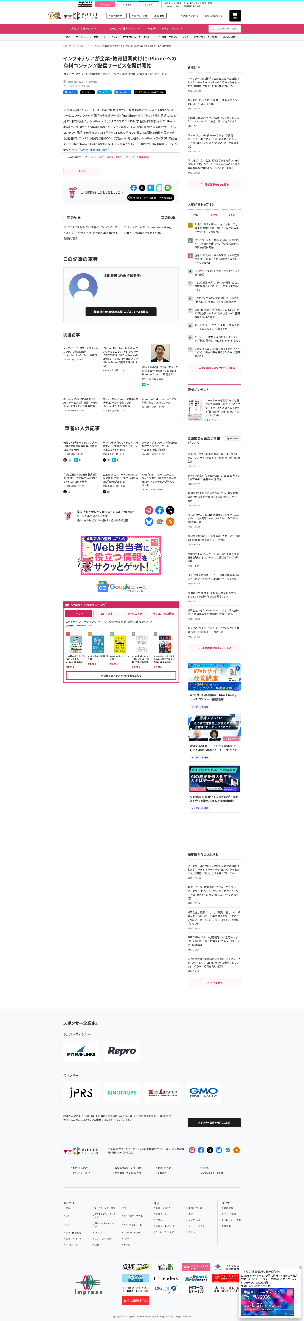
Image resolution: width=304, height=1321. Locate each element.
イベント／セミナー (197, 1226)
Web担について (190, 15)
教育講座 (188, 6)
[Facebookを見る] (201, 1150)
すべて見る (217, 982)
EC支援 (196, 6)
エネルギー (169, 6)
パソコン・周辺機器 (163, 613)
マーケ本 (78, 613)
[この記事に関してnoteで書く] (159, 187)
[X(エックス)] (170, 510)
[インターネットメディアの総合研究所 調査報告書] (226, 1268)
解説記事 (228, 1207)
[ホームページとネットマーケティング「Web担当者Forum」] (196, 1268)
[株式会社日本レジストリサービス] (81, 1092)
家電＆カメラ (135, 613)
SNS (114, 37)
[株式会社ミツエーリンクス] (81, 1051)
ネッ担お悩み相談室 (117, 520)
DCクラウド (195, 3)
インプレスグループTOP (212, 1172)
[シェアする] (133, 188)
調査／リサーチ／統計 (205, 37)
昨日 (195, 214)
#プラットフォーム (125, 157)
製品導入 (148, 5)
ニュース (82, 45)
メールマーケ (71, 1244)
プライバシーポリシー (83, 1172)
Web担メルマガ (139, 15)
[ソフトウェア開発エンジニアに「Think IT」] (166, 1268)
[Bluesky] (219, 1150)
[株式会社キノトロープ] (122, 1092)
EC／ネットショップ (104, 1238)
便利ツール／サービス (166, 1226)
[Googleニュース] (159, 521)
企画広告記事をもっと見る (217, 648)
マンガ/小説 (194, 1220)
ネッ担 (101, 520)
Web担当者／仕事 (233, 37)
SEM (97, 1244)
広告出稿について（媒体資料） (129, 1167)
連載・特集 (159, 15)
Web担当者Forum (80, 16)
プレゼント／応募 (232, 1220)
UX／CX (98, 1232)
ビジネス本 (107, 613)
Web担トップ (69, 45)
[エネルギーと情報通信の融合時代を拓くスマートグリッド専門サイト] (196, 1279)
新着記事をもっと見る (217, 184)
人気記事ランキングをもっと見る (217, 368)
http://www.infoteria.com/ (90, 149)
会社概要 (162, 1172)
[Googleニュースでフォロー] (227, 1150)
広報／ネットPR (73, 1238)
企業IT (167, 3)
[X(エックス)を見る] (210, 1150)
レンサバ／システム (133, 1232)
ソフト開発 (176, 3)
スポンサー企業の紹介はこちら (214, 1122)
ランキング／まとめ (165, 1232)
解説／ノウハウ (163, 1207)
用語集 (227, 1226)
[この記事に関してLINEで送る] (168, 188)
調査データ (161, 1213)
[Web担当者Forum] (80, 1152)
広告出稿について (213, 15)
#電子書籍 (143, 157)
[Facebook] (159, 510)
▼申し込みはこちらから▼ (255, 1286)
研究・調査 (207, 3)
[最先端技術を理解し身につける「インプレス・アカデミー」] (226, 1291)
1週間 (214, 214)
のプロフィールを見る (121, 311)
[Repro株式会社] (122, 1051)
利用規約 (204, 1167)
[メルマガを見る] (192, 1150)
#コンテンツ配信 (104, 157)
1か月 (232, 214)
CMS (185, 37)
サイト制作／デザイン (166, 37)
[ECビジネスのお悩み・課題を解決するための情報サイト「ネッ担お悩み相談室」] (135, 1302)
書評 (190, 1213)
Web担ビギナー (116, 15)
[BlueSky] (149, 521)
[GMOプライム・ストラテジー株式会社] (203, 1092)
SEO (67, 37)
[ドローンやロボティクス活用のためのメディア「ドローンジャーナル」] (196, 1291)
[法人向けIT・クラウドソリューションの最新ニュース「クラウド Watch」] (135, 1279)
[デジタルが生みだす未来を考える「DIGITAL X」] (166, 1291)
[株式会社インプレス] (88, 1285)
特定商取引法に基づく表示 (128, 1172)
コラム (159, 1220)
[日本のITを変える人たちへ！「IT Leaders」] (166, 1279)
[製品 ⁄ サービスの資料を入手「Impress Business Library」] (135, 1291)
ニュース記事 (230, 1213)
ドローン (179, 6)
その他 (127, 1244)
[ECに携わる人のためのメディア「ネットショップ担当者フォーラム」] (226, 1279)
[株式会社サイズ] (162, 1092)
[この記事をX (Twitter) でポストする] (142, 188)
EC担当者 (126, 5)
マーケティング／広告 (87, 37)
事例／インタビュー (197, 1207)
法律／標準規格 (73, 1232)
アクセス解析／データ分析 (136, 37)
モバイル (128, 1238)
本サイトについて (81, 1167)
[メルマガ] (149, 510)
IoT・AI (185, 3)
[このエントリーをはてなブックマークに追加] (150, 188)
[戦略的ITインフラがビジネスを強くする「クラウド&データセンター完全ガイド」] (135, 1268)
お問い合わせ (164, 1167)
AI (105, 37)
